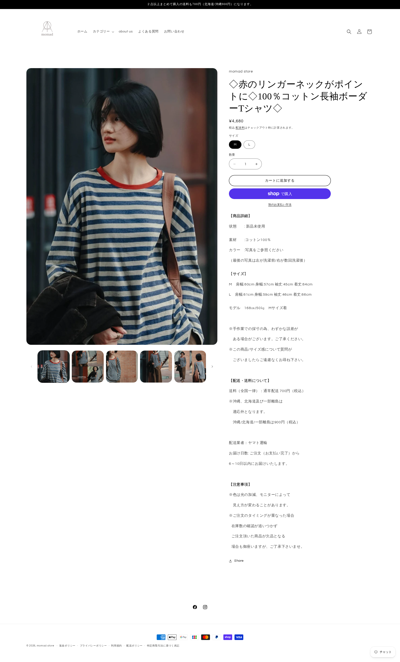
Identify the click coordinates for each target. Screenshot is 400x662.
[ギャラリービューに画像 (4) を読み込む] (156, 366)
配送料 (240, 127)
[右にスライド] (212, 366)
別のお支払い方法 (279, 204)
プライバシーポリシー (93, 645)
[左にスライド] (31, 366)
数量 (232, 154)
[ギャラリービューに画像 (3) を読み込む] (122, 366)
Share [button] (239, 560)
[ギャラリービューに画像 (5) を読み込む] (190, 366)
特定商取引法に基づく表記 (163, 645)
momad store (45, 645)
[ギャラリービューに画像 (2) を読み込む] (87, 366)
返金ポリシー (67, 645)
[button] (103, 31)
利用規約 (116, 645)
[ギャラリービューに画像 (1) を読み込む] (53, 366)
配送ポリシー (134, 645)
